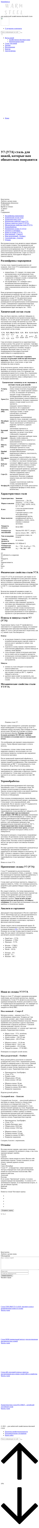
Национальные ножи (16, 41)
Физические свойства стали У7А (16, 221)
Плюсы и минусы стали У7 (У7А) (17, 223)
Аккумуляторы (10, 51)
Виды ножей (9, 38)
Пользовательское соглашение (15, 1433)
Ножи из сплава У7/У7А (13, 232)
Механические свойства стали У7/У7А (19, 225)
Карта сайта (9, 1435)
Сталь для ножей (11, 43)
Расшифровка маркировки (14, 216)
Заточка (8, 45)
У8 (16, 929)
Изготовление (10, 47)
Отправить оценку (7, 1210)
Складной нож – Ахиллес (14, 238)
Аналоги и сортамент (12, 230)
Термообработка (11, 227)
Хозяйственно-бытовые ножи (19, 40)
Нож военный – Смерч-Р (14, 234)
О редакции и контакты (13, 28)
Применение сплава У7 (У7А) (15, 229)
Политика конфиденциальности (16, 1431)
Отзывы (8, 240)
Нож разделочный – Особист (15, 236)
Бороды (7, 49)
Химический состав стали (14, 217)
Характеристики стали (13, 219)
